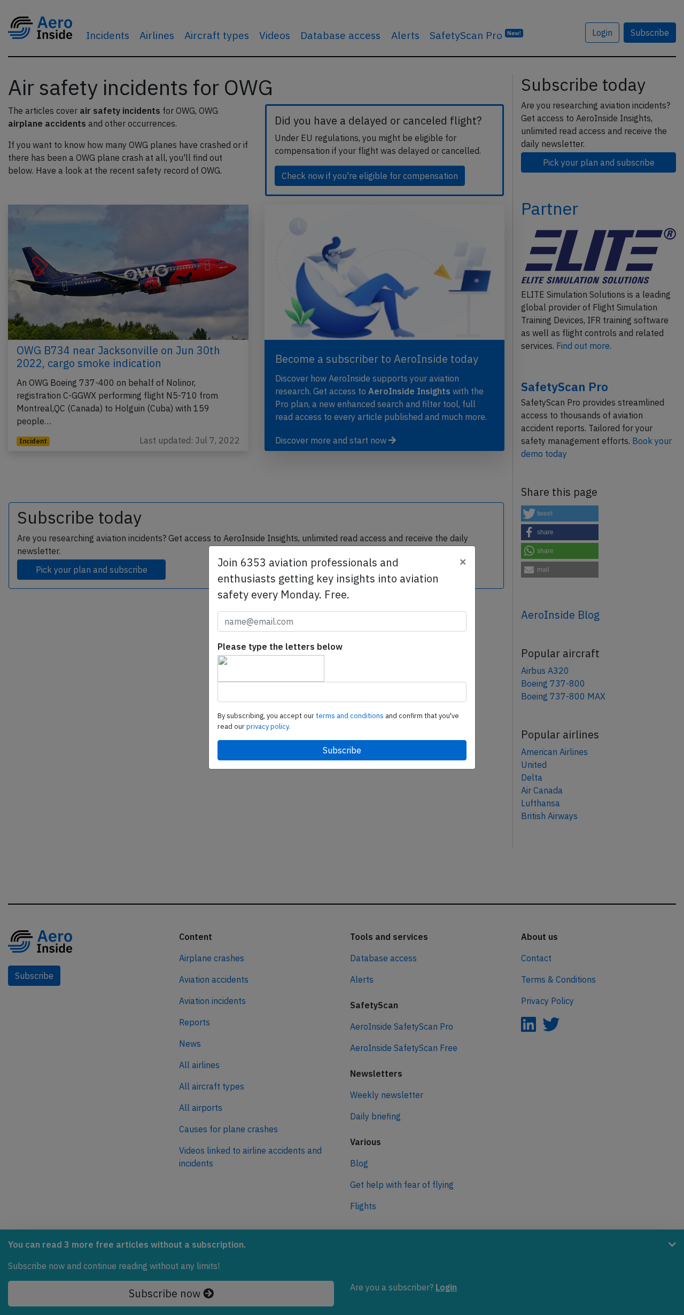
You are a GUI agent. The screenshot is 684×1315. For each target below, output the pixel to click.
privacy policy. (268, 726)
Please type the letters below (280, 646)
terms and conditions (350, 715)
